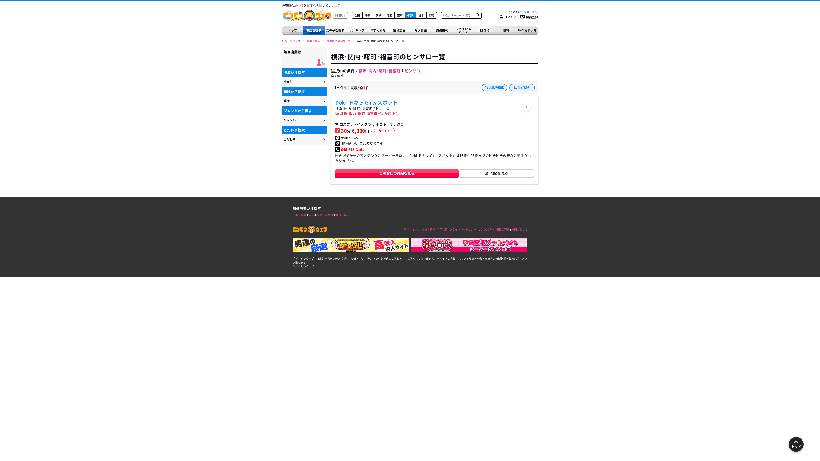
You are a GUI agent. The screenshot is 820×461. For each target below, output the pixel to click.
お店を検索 (496, 87)
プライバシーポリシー (463, 229)
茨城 (378, 15)
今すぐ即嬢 (378, 30)
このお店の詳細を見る (396, 173)
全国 (357, 15)
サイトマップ (412, 229)
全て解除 (337, 76)
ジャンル (290, 120)
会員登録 (532, 17)
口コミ (484, 30)
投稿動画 (399, 30)
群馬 (432, 15)
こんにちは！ (520, 11)
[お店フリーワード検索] (477, 15)
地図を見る (499, 173)
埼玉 (389, 15)
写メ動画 (420, 30)
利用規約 (442, 229)
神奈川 (411, 15)
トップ (292, 30)
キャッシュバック (463, 30)
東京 (400, 15)
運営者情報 (428, 229)
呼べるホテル (527, 30)
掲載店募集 (503, 229)
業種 (287, 101)
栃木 (421, 15)
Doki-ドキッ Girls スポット (366, 102)
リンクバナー (486, 229)
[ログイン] (526, 107)
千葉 (367, 15)
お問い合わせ (519, 229)
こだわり (290, 139)
